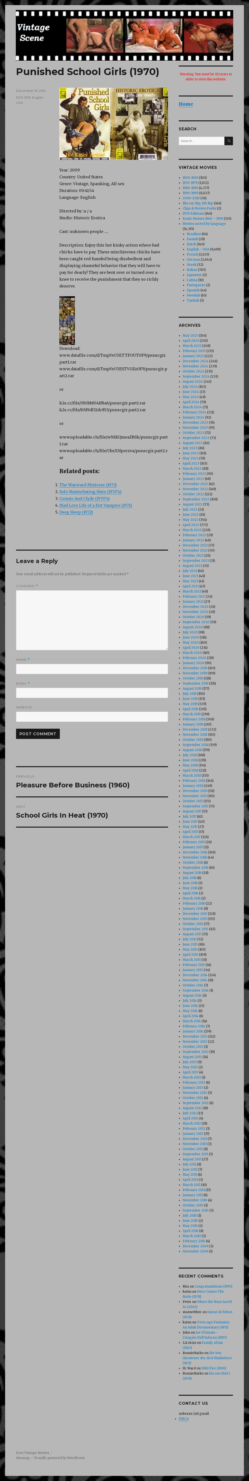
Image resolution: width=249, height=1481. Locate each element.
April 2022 (191, 525)
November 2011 (195, 1144)
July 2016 (189, 878)
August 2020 (193, 627)
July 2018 (190, 755)
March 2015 (192, 960)
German (193, 260)
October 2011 (193, 1149)
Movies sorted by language (204, 224)
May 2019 (190, 704)
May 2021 (190, 581)
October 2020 (193, 617)
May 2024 (191, 397)
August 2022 (193, 504)
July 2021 (190, 571)
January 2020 (193, 663)
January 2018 (193, 786)
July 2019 (189, 694)
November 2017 (195, 796)
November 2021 (195, 550)
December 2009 (195, 1246)
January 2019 (193, 724)
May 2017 (190, 827)
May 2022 (190, 520)
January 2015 (193, 970)
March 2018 (192, 776)
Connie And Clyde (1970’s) (84, 498)
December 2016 (195, 852)
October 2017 (193, 801)
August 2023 (193, 443)
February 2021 (194, 596)
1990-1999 (190, 193)
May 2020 (191, 642)
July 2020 (190, 632)
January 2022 (193, 540)
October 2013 (193, 1047)
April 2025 (191, 341)
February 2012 (194, 1129)
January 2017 (193, 847)
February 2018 (194, 781)
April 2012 (190, 1118)
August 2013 (192, 1057)
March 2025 (192, 346)
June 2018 (190, 760)
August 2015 (192, 934)
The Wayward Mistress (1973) (88, 484)
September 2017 (195, 806)
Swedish (193, 295)
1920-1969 (190, 178)
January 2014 (193, 1031)
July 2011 (189, 1164)
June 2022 (191, 515)
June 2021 (190, 576)
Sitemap (23, 1458)
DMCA (184, 1419)
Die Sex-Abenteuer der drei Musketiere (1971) (207, 1358)
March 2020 (192, 653)
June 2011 (190, 1169)
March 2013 (192, 1077)
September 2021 (196, 561)
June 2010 (190, 1221)
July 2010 (190, 1215)
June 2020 (191, 637)
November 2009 (195, 1251)
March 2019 (192, 714)
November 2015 (195, 919)
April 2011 (190, 1180)
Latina (192, 280)
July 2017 (189, 816)
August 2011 (192, 1159)
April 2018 (190, 770)
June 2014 (190, 1006)
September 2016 (195, 868)
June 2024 (191, 392)
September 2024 (196, 376)
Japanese (194, 275)
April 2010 (190, 1231)
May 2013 (190, 1067)
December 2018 (195, 729)
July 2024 (190, 387)
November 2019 (195, 673)
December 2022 (195, 484)
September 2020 (196, 622)
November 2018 (195, 735)
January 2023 (193, 479)
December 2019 (195, 668)
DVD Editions (193, 213)
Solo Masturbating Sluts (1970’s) (90, 491)
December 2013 (195, 1036)
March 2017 (191, 837)
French (192, 254)
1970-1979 (23, 97)
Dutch (191, 244)
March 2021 (192, 591)
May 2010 (190, 1226)
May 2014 (190, 1011)
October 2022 (193, 494)
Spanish (193, 290)
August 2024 (193, 382)
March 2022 (192, 530)
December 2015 (195, 914)
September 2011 (195, 1154)
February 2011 (194, 1190)
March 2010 (192, 1236)
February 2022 (194, 535)
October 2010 (193, 1205)
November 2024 (195, 366)
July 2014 (190, 1001)
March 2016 (192, 898)
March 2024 (192, 407)
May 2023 (190, 458)
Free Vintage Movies (32, 1453)
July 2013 (190, 1062)
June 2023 (191, 453)
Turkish (193, 300)
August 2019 (192, 689)
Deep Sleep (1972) (76, 512)
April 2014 (190, 1016)
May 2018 (190, 765)
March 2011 (191, 1185)
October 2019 (193, 678)
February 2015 (194, 965)
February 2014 (194, 1026)
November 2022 (195, 489)
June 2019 (190, 699)
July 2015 (189, 939)
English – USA (198, 249)
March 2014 (192, 1021)
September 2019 (195, 683)
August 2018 (192, 750)
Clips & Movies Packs (199, 208)
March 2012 (192, 1123)
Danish (192, 239)
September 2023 (196, 438)
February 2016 (194, 903)
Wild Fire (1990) (213, 1368)
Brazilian (194, 234)
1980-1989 (190, 188)
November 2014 (195, 980)
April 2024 (191, 402)
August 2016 (192, 873)
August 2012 (192, 1108)
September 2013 (196, 1052)
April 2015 (190, 955)
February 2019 (194, 719)
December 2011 (195, 1139)
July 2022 (190, 509)
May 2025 (190, 336)
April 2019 (190, 709)
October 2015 (193, 924)
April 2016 (190, 893)
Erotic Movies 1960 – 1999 (203, 219)
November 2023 (195, 428)
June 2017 (190, 822)
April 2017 (190, 832)
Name (23, 660)
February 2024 (194, 412)
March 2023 (192, 469)
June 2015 (190, 944)
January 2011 (193, 1195)
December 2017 (195, 791)
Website (24, 707)
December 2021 (195, 545)
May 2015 (190, 949)
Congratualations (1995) (213, 1286)
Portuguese (196, 285)
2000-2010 (191, 198)
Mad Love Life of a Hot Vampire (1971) (95, 505)
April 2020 (191, 648)
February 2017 (194, 842)
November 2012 (195, 1093)
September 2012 (196, 1103)
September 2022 (196, 499)
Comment (27, 586)
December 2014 (195, 975)
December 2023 (195, 422)
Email (23, 683)
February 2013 (194, 1082)
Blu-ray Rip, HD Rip (198, 203)
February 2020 (194, 658)
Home (186, 104)
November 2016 (195, 857)
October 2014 (193, 985)
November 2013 (195, 1042)
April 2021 (191, 586)
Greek (191, 265)
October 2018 (193, 740)
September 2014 (196, 990)
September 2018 (196, 745)
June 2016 (190, 883)
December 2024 (195, 361)
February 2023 (194, 474)
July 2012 (190, 1113)
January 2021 (193, 602)
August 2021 (192, 566)
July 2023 (190, 448)
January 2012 (193, 1134)
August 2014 (192, 996)
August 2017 (192, 811)
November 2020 (195, 612)
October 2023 (193, 433)
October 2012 (193, 1098)
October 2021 (193, 556)
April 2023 (191, 463)
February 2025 (194, 351)
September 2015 (195, 929)
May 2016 (190, 888)
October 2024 (193, 371)
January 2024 (193, 417)
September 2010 (196, 1210)
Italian (192, 270)
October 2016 (193, 862)
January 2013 (193, 1088)
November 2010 (195, 1200)
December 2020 (195, 607)
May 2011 (190, 1175)
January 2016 (193, 909)
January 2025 (193, 356)
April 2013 (190, 1072)
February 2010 (194, 1241)
